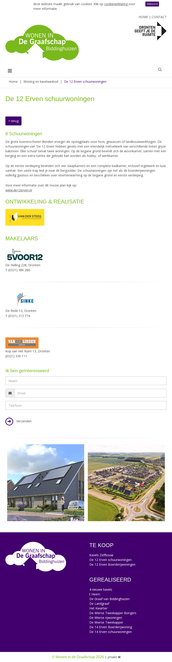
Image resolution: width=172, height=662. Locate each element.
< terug (13, 121)
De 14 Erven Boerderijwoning (110, 627)
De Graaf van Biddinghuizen (109, 599)
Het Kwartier (98, 608)
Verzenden (23, 421)
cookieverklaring (116, 4)
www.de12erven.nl (18, 190)
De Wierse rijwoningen (105, 617)
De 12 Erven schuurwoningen (110, 560)
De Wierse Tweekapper (106, 622)
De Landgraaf (99, 603)
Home (143, 17)
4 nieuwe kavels (100, 589)
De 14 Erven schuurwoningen (110, 632)
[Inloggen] (119, 657)
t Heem (94, 594)
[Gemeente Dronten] (151, 31)
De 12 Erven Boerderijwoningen (112, 564)
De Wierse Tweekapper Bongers (112, 613)
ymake (112, 657)
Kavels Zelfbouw (101, 555)
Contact (159, 17)
